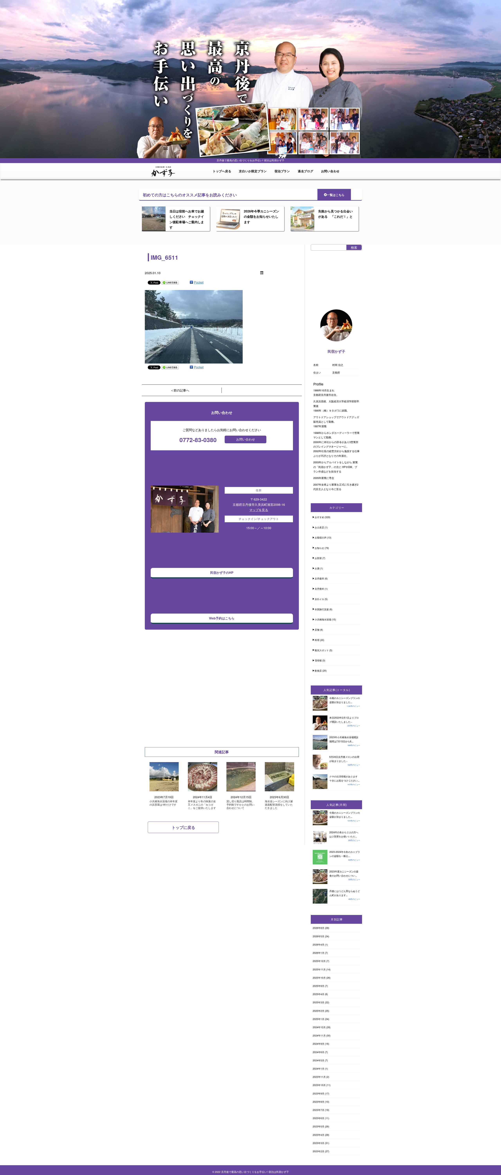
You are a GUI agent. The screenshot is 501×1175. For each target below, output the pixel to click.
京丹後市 (319, 578)
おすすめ (319, 517)
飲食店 (318, 670)
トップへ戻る (222, 171)
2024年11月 (319, 1035)
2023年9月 (318, 1093)
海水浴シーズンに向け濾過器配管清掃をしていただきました (279, 805)
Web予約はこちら (221, 618)
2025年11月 (319, 969)
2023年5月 (318, 1126)
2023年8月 (318, 1101)
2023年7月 (318, 1110)
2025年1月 (318, 1019)
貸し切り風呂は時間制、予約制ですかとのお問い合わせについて (240, 805)
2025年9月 (318, 985)
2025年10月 (319, 977)
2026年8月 (318, 927)
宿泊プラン (282, 171)
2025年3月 (318, 1002)
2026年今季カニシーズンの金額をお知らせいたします (261, 216)
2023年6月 (318, 1118)
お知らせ (319, 547)
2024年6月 (318, 1052)
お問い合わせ (330, 171)
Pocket (199, 282)
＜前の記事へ (179, 390)
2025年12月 (319, 961)
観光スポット (322, 650)
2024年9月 (318, 1043)
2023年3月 (318, 1143)
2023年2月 (318, 1151)
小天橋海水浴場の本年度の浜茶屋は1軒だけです (164, 803)
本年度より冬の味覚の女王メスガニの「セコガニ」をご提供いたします (202, 805)
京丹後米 (319, 588)
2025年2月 (318, 1010)
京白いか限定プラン (253, 171)
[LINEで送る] (170, 282)
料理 (317, 640)
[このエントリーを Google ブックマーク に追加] (191, 282)
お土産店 (319, 527)
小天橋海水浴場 (323, 619)
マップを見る (258, 510)
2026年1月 (318, 952)
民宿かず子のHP (221, 572)
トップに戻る (183, 827)
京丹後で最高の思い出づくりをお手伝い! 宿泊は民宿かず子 (255, 1172)
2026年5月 (318, 936)
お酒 (317, 568)
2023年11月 (319, 1076)
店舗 (317, 629)
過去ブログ (305, 171)
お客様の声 (320, 537)
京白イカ (319, 599)
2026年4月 (318, 944)
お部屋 (318, 558)
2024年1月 (318, 1068)
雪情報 (318, 660)
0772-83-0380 (198, 439)
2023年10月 (319, 1085)
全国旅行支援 (322, 609)
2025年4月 (318, 994)
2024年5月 (318, 1060)
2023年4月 (318, 1134)
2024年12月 (319, 1027)
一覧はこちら (335, 195)
